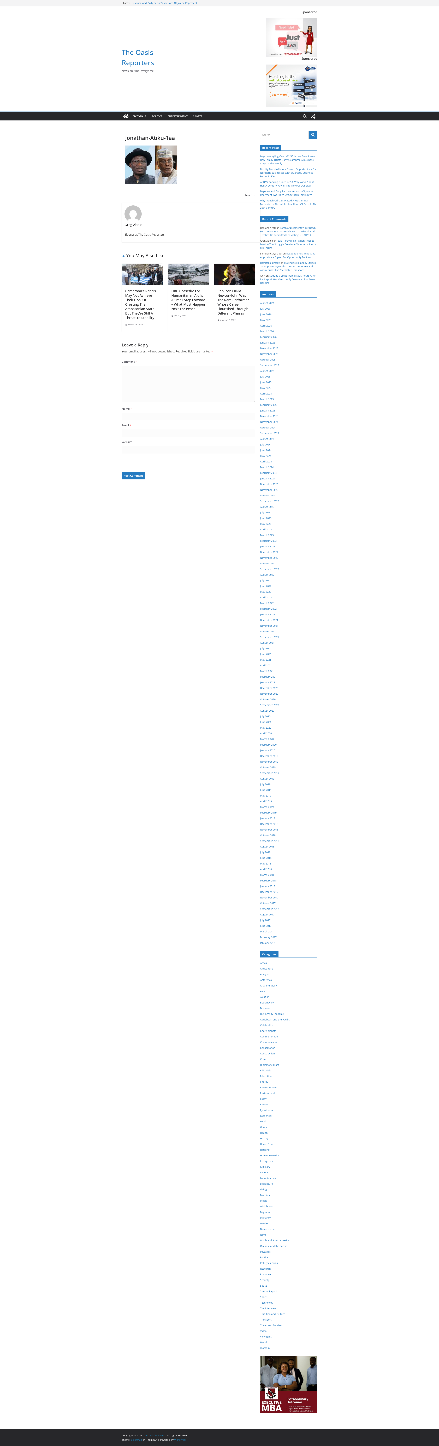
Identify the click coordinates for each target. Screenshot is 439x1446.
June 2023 (265, 518)
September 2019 (269, 773)
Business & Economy (272, 1013)
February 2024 (268, 472)
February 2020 (268, 744)
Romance (265, 1274)
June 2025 (265, 382)
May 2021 (265, 659)
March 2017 (267, 931)
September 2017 (269, 908)
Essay (263, 1098)
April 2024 (266, 461)
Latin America (268, 1178)
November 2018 (269, 829)
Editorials (139, 116)
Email (126, 425)
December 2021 (269, 620)
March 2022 (267, 603)
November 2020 (269, 693)
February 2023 (268, 540)
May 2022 (265, 591)
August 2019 (267, 778)
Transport (265, 1319)
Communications (270, 1042)
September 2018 (269, 841)
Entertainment (178, 116)
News (263, 1234)
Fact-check (266, 1115)
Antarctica (266, 980)
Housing (265, 1149)
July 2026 (265, 308)
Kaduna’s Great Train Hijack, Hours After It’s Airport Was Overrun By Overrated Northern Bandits (288, 279)
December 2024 (269, 416)
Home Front (267, 1144)
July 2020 (265, 716)
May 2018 (265, 863)
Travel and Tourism (271, 1325)
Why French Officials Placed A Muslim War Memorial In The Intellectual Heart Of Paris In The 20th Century (288, 204)
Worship (265, 1348)
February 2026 (268, 337)
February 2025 (268, 404)
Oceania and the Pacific (273, 1246)
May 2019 (265, 795)
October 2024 (268, 427)
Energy (264, 1081)
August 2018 (267, 846)
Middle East (267, 1206)
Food (263, 1121)
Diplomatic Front (269, 1064)
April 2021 (266, 665)
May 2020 (265, 727)
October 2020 (268, 699)
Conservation (267, 1047)
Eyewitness (266, 1110)
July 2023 (265, 512)
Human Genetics (269, 1155)
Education (266, 1076)
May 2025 (265, 388)
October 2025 (268, 359)
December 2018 (269, 824)
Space (263, 1285)
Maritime (265, 1195)
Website (127, 442)
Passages (265, 1251)
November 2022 (269, 557)
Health (264, 1132)
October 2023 (268, 495)
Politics (157, 116)
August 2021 (267, 642)
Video (263, 1331)
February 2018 (268, 880)
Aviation (264, 996)
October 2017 (268, 903)
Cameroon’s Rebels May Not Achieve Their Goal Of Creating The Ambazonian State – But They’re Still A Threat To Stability (141, 304)
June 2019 (265, 790)
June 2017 (265, 925)
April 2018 (266, 869)
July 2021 (265, 648)
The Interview (268, 1308)
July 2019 (265, 784)
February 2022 (268, 608)
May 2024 (265, 455)
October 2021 (268, 631)
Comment (129, 362)
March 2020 (267, 739)
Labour (264, 1172)
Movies (264, 1223)
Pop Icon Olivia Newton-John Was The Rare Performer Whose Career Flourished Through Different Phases (233, 302)
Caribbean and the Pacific (275, 1019)
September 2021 (269, 637)
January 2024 (267, 478)
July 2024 (265, 444)
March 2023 (267, 535)
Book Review (267, 1002)
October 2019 (268, 767)
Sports (197, 116)
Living (263, 1189)
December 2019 (269, 756)
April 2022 (266, 597)
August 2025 (267, 371)
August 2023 (267, 506)
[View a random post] (313, 116)
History (264, 1138)
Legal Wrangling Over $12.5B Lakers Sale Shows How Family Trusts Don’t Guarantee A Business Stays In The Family (287, 160)
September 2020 (269, 705)
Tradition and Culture (272, 1314)
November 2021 (269, 625)
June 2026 (265, 314)
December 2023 (269, 484)
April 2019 (266, 801)
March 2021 (267, 671)
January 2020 (267, 750)
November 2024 (269, 421)
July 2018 (265, 852)
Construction (267, 1053)
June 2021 (265, 654)
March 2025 (267, 399)
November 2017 (269, 897)
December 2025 (269, 348)
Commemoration (269, 1036)
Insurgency (266, 1161)
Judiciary (265, 1166)
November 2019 (269, 761)
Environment (267, 1093)
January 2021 (267, 682)
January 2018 (267, 886)
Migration (265, 1212)
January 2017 (267, 942)
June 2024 (265, 450)
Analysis (265, 974)
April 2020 (266, 733)
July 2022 (265, 580)
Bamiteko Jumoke (270, 262)
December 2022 (269, 552)
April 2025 (266, 393)
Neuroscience (268, 1229)
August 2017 (267, 914)
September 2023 (269, 501)
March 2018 (267, 874)
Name (127, 409)
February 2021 (268, 676)
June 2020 (265, 722)
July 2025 (265, 376)
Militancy (265, 1217)
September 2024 (269, 433)
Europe (264, 1104)
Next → (250, 195)
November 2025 (269, 354)
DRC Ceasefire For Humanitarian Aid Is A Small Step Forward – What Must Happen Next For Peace (188, 300)
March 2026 (267, 331)
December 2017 (269, 891)
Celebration (267, 1025)
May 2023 (265, 523)
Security (264, 1280)
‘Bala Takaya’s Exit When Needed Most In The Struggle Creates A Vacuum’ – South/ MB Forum (288, 244)
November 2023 (269, 489)
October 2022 (268, 563)
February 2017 (268, 937)
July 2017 (265, 920)
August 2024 (267, 438)
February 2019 (268, 812)
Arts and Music (268, 985)
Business (265, 1008)
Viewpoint (265, 1336)
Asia (262, 991)
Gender (264, 1127)
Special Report (268, 1291)
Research (265, 1268)
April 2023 (266, 529)
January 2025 (267, 410)
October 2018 (268, 835)
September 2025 (269, 365)
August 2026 (267, 303)
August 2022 (267, 574)
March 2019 (267, 807)
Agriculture (266, 968)
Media (263, 1200)
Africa (263, 963)
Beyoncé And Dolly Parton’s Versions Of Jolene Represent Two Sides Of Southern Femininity (164, 4)
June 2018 (265, 858)
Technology (266, 1302)
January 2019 (267, 818)
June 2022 (265, 586)
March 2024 (267, 467)
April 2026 (266, 325)
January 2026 (267, 342)
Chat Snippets (268, 1030)
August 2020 (267, 710)
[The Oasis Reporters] (126, 116)
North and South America (274, 1240)
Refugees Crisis (269, 1263)
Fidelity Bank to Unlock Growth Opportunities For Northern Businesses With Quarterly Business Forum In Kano (288, 172)
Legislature (266, 1183)
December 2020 (269, 688)
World (263, 1342)
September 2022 (269, 569)
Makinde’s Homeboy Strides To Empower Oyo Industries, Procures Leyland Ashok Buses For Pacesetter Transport (288, 266)
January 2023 (267, 546)
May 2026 (265, 320)
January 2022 (267, 614)
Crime (263, 1059)
